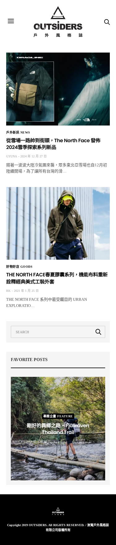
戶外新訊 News (18, 132)
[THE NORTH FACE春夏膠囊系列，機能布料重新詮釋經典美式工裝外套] (58, 223)
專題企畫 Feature (58, 416)
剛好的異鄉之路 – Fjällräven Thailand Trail (58, 429)
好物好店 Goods (19, 266)
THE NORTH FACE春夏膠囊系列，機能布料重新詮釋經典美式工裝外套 (57, 278)
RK (8, 290)
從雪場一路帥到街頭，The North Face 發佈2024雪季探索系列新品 (53, 144)
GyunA (11, 156)
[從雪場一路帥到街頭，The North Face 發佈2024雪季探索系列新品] (58, 89)
